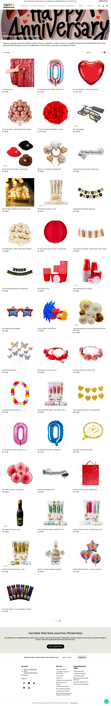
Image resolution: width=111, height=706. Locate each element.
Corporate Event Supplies (62, 691)
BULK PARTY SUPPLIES (37, 5)
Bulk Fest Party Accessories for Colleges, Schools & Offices (64, 694)
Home (4, 32)
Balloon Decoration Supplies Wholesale (81, 679)
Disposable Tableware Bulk (80, 682)
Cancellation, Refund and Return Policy (62, 672)
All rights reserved (74, 703)
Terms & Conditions (61, 669)
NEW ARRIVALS (24, 5)
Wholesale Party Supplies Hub (64, 680)
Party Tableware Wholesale (63, 689)
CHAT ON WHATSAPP (55, 646)
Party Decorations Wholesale (81, 684)
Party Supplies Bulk (79, 671)
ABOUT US (90, 5)
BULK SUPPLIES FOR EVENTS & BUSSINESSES (61, 5)
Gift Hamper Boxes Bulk (62, 686)
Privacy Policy (59, 676)
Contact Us (59, 678)
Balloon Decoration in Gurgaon (61, 683)
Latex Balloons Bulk (79, 676)
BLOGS (81, 5)
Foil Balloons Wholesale (80, 673)
